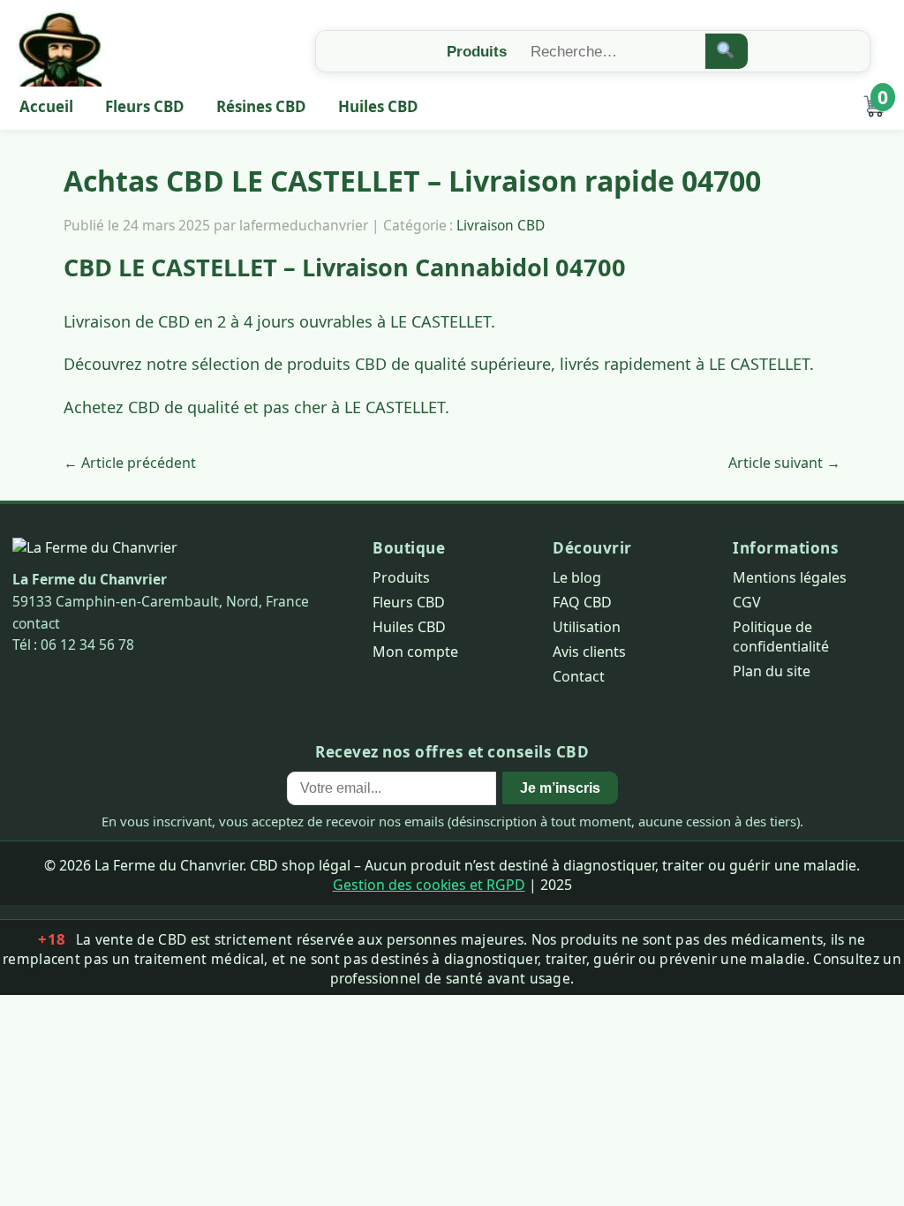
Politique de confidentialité (781, 636)
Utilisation (587, 627)
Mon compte (415, 651)
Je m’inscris (560, 787)
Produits (401, 577)
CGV (747, 602)
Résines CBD (261, 106)
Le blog (577, 577)
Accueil (46, 106)
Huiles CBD (378, 106)
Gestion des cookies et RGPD (429, 884)
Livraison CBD (500, 225)
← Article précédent (130, 462)
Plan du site (771, 671)
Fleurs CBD (145, 106)
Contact (579, 676)
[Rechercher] (727, 51)
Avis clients (589, 651)
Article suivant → (784, 462)
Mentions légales (790, 577)
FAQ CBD (582, 602)
